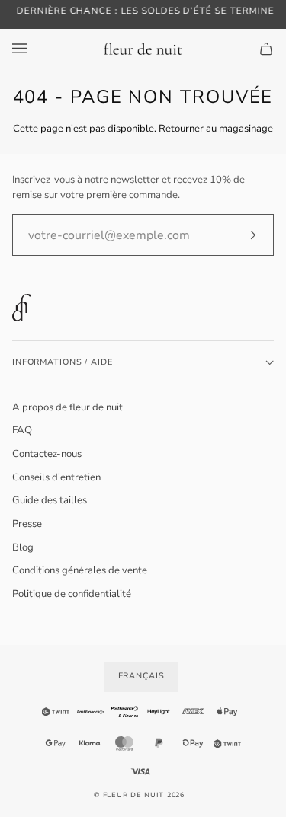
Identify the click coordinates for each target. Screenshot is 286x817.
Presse (27, 524)
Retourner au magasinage (216, 129)
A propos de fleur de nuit (67, 407)
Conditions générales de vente (79, 570)
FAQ (22, 430)
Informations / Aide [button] (62, 362)
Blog (23, 547)
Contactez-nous (47, 454)
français (141, 675)
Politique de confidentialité (71, 594)
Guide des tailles (49, 500)
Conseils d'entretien (56, 477)
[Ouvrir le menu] (35, 49)
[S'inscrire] (240, 235)
